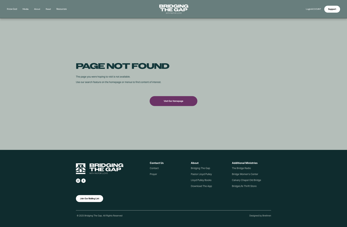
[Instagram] (78, 181)
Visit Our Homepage (173, 101)
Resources (61, 9)
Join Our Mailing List (89, 198)
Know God (12, 9)
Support (332, 9)
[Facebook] (83, 181)
